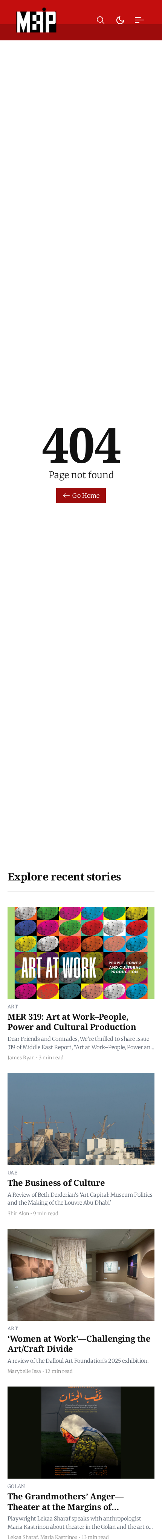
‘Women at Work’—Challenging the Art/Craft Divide (79, 1343)
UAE (12, 1173)
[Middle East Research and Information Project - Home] (36, 20)
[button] (100, 20)
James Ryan (21, 1057)
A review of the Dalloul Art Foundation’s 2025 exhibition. (78, 1360)
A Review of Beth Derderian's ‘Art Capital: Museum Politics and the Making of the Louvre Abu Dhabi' (80, 1199)
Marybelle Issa (24, 1371)
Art (13, 1006)
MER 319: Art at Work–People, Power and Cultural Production (72, 1022)
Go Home (85, 495)
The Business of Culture (56, 1182)
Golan (16, 1486)
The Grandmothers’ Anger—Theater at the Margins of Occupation (65, 1506)
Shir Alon (18, 1213)
